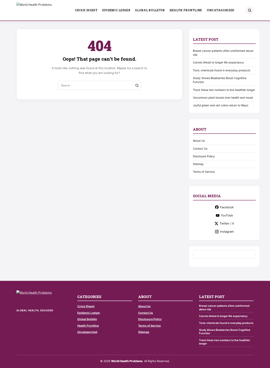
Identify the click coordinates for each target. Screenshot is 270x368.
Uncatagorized (220, 10)
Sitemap (198, 164)
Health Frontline (186, 10)
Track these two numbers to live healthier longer (224, 90)
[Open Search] (250, 10)
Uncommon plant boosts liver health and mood (223, 97)
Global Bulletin (150, 10)
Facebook (227, 207)
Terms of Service (204, 171)
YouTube (227, 215)
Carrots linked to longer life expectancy (218, 62)
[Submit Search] (137, 85)
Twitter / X (227, 223)
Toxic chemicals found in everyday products (221, 70)
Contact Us (200, 148)
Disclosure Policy (204, 156)
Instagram (227, 231)
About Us (199, 140)
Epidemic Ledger (116, 10)
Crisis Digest (86, 10)
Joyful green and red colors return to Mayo (220, 105)
